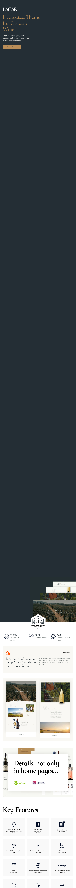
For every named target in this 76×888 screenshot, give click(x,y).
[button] (12, 47)
